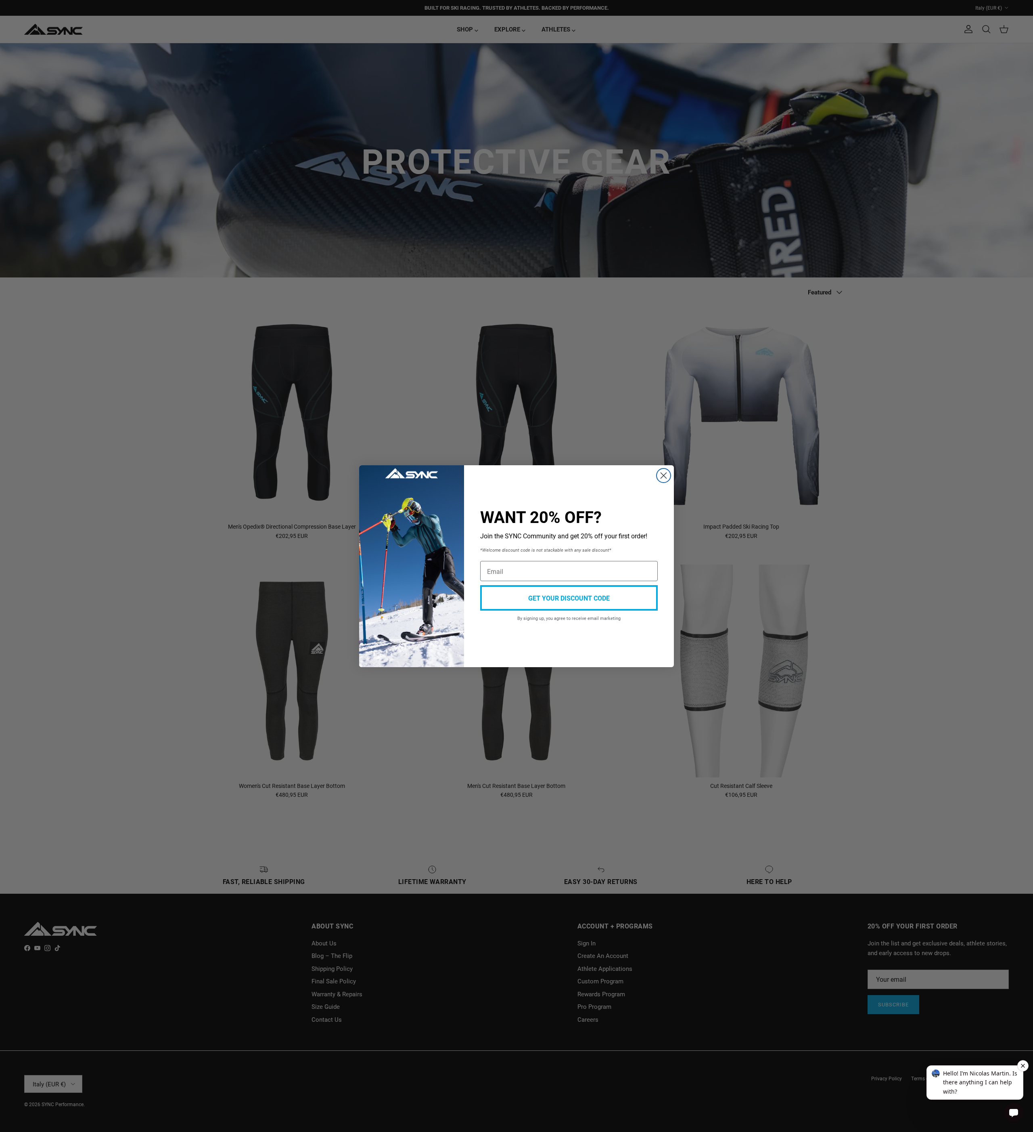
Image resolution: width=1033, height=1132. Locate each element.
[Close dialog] (664, 475)
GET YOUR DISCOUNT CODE (569, 598)
